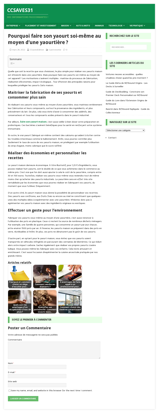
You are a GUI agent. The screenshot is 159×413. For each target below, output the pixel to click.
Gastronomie (55, 49)
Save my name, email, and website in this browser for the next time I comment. (51, 390)
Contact (112, 137)
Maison (65, 25)
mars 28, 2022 (18, 49)
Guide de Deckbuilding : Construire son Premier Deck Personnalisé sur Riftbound (126, 93)
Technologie (115, 25)
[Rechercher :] (128, 47)
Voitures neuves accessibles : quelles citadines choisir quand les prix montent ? (127, 76)
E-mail (11, 372)
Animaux (99, 25)
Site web (12, 381)
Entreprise (12, 25)
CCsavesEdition (37, 49)
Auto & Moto (83, 25)
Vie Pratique (136, 25)
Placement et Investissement (40, 25)
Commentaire (15, 339)
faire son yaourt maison (33, 121)
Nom (10, 363)
